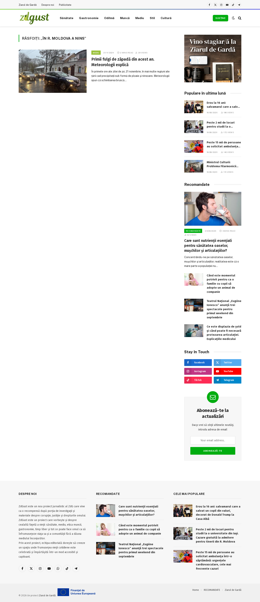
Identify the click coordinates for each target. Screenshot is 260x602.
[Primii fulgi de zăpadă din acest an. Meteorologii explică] (53, 71)
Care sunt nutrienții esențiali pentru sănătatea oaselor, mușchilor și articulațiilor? (208, 245)
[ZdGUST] (34, 18)
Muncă (125, 18)
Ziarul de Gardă (28, 4)
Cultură (166, 18)
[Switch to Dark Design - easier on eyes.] (233, 18)
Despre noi (47, 4)
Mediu (139, 18)
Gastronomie (88, 18)
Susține (220, 18)
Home (195, 589)
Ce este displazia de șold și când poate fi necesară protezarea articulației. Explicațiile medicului (224, 332)
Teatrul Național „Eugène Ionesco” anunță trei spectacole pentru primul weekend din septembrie (224, 309)
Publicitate (65, 4)
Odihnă (109, 18)
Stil (152, 18)
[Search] (239, 18)
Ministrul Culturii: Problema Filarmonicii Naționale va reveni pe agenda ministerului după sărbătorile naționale (222, 165)
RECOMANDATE (193, 231)
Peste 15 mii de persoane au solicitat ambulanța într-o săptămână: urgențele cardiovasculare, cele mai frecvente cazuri (224, 145)
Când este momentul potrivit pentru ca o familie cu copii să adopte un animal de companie (221, 284)
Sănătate (66, 18)
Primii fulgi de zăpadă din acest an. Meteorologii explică (122, 62)
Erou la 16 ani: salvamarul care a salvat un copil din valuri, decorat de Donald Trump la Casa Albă (224, 105)
